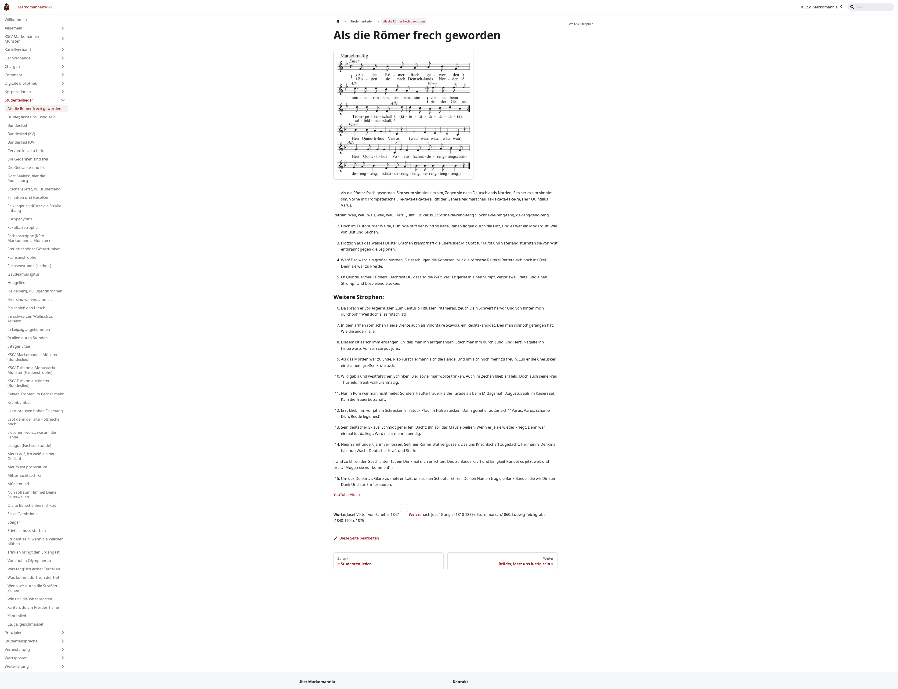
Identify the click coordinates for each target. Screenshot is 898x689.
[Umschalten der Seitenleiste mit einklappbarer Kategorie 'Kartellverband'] (63, 49)
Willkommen (16, 19)
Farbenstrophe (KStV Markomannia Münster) (28, 238)
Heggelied (16, 282)
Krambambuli (19, 402)
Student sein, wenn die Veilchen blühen (35, 541)
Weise (414, 514)
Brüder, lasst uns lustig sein (31, 117)
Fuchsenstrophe (21, 257)
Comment (13, 74)
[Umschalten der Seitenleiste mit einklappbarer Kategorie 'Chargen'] (63, 66)
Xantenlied (16, 615)
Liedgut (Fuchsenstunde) (29, 445)
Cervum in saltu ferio (25, 150)
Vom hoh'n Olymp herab (29, 560)
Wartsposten (16, 657)
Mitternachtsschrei (24, 475)
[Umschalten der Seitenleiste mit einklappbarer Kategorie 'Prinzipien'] (63, 632)
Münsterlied (18, 483)
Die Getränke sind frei (26, 167)
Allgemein (13, 28)
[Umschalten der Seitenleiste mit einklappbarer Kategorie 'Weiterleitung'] (63, 666)
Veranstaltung (17, 649)
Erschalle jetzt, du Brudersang (34, 189)
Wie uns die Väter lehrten (29, 599)
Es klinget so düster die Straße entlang (34, 208)
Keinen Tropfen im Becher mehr (35, 394)
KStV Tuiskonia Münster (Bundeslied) (28, 383)
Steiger (13, 522)
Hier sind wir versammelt (29, 299)
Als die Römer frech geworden (34, 108)
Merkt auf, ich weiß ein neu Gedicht (31, 456)
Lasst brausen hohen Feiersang (35, 410)
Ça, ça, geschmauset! (25, 624)
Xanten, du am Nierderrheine (33, 607)
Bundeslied (17, 125)
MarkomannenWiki (35, 7)
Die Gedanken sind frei (27, 159)
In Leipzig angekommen (28, 329)
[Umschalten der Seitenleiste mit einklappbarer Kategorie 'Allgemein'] (63, 28)
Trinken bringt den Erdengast (33, 552)
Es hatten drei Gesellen (27, 197)
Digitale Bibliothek (21, 83)
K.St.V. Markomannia (819, 7)
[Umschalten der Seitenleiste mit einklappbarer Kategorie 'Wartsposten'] (63, 658)
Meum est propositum (27, 467)
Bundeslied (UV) (21, 142)
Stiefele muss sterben (26, 530)
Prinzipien (13, 632)
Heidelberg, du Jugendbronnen (34, 291)
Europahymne (20, 219)
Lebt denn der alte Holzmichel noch (33, 422)
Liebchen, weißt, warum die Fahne (31, 435)
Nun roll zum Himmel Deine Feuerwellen (31, 494)
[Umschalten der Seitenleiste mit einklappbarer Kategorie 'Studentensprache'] (63, 641)
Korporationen (18, 91)
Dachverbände (18, 58)
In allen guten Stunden (27, 337)
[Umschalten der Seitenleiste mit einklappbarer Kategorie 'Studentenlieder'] (63, 100)
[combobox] (870, 7)
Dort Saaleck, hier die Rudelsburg (26, 178)
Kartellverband (18, 49)
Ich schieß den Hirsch (26, 307)
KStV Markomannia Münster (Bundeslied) (32, 357)
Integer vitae (18, 346)
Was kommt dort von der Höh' (34, 577)
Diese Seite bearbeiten (359, 538)
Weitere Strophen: (581, 24)
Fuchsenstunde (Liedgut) (29, 265)
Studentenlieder (19, 100)
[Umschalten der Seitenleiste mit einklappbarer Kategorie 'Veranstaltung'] (63, 649)
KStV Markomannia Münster (22, 39)
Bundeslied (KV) (21, 133)
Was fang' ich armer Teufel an (33, 569)
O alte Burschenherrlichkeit (31, 505)
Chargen (12, 66)
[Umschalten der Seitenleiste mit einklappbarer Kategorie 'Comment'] (63, 75)
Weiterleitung (17, 666)
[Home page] (337, 21)
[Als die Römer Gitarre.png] (408, 514)
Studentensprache (21, 641)
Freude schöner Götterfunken (34, 249)
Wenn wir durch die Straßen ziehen (32, 588)
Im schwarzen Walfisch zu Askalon (30, 319)
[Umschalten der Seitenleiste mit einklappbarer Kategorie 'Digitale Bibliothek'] (63, 83)
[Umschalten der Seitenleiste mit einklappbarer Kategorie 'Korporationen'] (63, 91)
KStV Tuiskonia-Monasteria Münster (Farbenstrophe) (31, 370)
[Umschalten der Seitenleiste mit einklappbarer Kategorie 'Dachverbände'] (63, 58)
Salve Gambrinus (22, 513)
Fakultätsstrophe (22, 227)
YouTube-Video (346, 494)
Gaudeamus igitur (23, 274)
